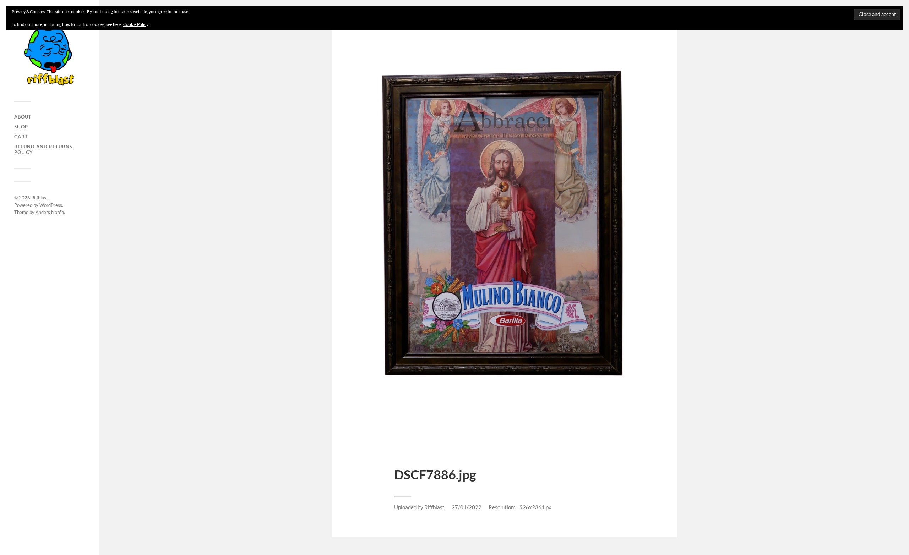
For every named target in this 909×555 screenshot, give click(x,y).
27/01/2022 (466, 507)
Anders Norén (50, 212)
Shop (21, 127)
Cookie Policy (135, 24)
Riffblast (39, 197)
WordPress (50, 205)
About (23, 117)
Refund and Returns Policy (43, 149)
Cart (21, 136)
